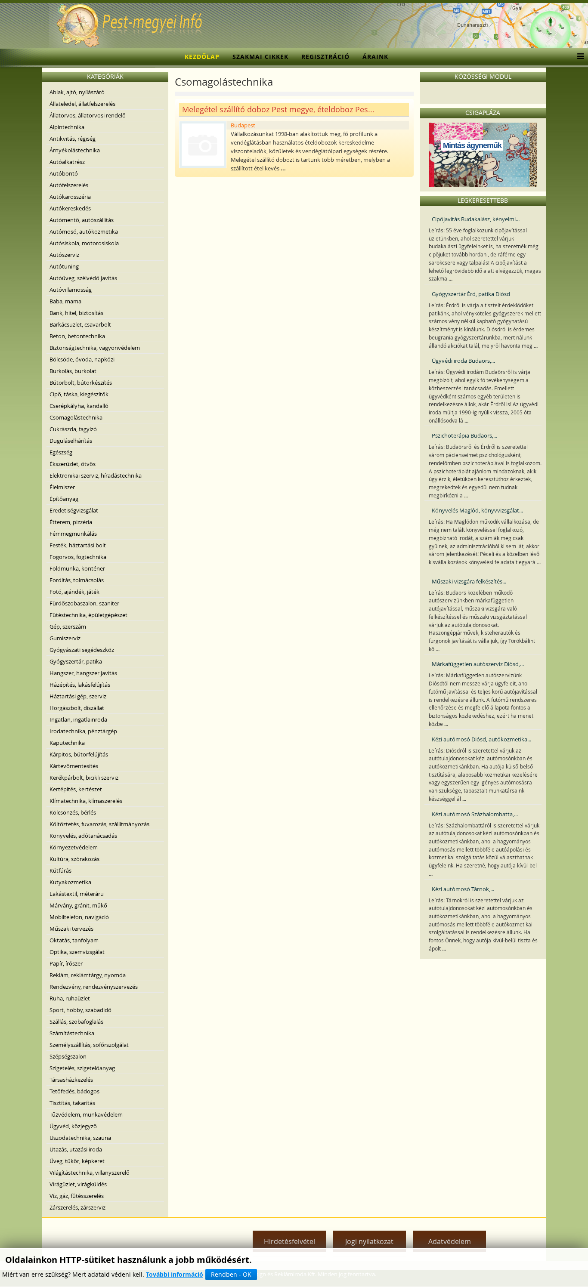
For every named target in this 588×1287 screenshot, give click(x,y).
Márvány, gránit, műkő (78, 905)
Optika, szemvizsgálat (77, 952)
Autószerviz (64, 255)
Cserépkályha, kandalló (79, 406)
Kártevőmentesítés (74, 766)
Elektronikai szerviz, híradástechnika (96, 475)
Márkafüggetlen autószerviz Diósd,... (478, 664)
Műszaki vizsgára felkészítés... (469, 581)
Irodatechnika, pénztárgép (83, 731)
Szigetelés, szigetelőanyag (82, 1068)
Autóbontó (64, 173)
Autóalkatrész (67, 162)
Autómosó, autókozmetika (84, 231)
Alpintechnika (67, 127)
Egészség (61, 452)
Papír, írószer (66, 963)
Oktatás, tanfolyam (74, 940)
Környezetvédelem (74, 847)
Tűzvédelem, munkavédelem (86, 1114)
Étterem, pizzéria (71, 522)
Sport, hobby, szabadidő (80, 1010)
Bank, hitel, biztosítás (76, 313)
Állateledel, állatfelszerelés (82, 104)
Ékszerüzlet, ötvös (73, 464)
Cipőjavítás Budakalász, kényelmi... (476, 219)
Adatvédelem (449, 1241)
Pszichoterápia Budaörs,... (464, 435)
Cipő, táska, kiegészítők (79, 394)
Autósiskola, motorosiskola (84, 243)
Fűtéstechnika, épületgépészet (88, 615)
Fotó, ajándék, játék (74, 592)
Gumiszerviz (65, 638)
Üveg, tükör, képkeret (77, 1161)
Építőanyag (64, 499)
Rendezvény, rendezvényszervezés (94, 987)
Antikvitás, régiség (73, 138)
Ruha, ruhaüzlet (70, 998)
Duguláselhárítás (71, 440)
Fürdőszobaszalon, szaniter (84, 603)
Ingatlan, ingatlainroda (78, 719)
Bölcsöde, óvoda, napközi (82, 359)
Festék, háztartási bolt (78, 545)
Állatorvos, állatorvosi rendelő (88, 115)
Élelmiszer (62, 487)
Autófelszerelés (69, 185)
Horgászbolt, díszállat (77, 708)
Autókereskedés (70, 208)
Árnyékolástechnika (75, 150)
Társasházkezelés (71, 1079)
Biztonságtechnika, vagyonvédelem (95, 348)
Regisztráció (325, 56)
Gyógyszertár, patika (76, 661)
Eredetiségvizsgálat (74, 510)
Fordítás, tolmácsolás (77, 580)
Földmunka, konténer (77, 568)
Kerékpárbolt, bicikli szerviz (84, 777)
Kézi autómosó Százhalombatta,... (475, 814)
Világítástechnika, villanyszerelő (90, 1172)
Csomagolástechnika (76, 417)
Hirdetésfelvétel (289, 1241)
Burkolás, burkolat (73, 371)
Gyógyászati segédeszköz (82, 650)
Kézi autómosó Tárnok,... (463, 889)
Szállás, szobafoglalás (76, 1021)
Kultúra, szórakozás (74, 859)
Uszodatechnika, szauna (80, 1138)
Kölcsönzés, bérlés (73, 812)
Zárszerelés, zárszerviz (77, 1207)
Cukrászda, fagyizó (73, 429)
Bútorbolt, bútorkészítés (81, 382)
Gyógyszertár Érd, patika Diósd (471, 294)
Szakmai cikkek (260, 56)
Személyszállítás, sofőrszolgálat (89, 1045)
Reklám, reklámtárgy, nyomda (88, 975)
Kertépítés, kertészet (76, 789)
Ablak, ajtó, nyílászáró (77, 92)
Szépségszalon (68, 1056)
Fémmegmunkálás (73, 533)
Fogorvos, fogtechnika (78, 557)
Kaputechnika (67, 743)
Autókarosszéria (70, 197)
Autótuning (64, 266)
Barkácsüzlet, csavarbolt (80, 324)
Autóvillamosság (71, 289)
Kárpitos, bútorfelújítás (79, 754)
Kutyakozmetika (70, 882)
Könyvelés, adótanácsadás (83, 835)
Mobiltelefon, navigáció (79, 917)
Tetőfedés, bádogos (74, 1091)
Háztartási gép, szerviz (78, 696)
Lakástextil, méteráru (77, 894)
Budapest (243, 125)
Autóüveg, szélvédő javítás (83, 278)
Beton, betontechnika (77, 336)
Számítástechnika (72, 1033)
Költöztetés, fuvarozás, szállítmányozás (99, 824)
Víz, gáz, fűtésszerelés (77, 1196)
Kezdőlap (202, 56)
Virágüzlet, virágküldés (78, 1184)
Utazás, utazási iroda (76, 1149)
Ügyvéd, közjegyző (73, 1126)
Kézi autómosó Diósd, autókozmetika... (481, 739)
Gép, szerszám (68, 626)
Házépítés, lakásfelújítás (80, 684)
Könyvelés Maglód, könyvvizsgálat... (477, 510)
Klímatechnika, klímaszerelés (86, 801)
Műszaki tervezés (71, 928)
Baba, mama (65, 301)
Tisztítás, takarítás (72, 1103)
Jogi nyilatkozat (369, 1241)
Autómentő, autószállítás (82, 220)
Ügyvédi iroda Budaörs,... (463, 360)
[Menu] (578, 56)
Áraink (375, 56)
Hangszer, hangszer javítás (83, 673)
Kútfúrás (60, 870)
